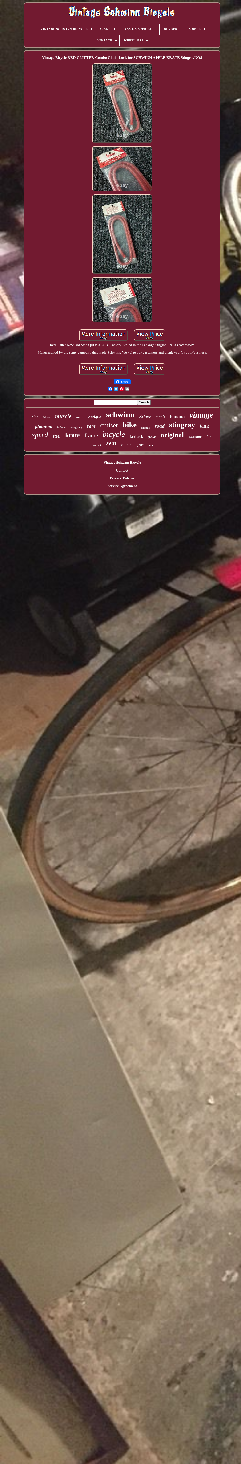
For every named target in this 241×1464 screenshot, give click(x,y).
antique (94, 417)
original (172, 435)
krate (72, 435)
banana (177, 416)
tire (151, 445)
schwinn (120, 414)
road (160, 426)
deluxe (145, 416)
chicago (145, 427)
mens (80, 417)
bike (130, 424)
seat (111, 443)
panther (195, 437)
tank (204, 426)
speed (40, 435)
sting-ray (76, 427)
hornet (97, 445)
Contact (122, 470)
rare (91, 426)
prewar (152, 437)
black (46, 417)
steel (56, 436)
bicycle (114, 434)
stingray (182, 425)
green (141, 445)
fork (209, 437)
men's (160, 416)
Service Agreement (122, 486)
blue (35, 417)
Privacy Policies (122, 478)
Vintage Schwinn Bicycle (122, 462)
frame (91, 435)
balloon (61, 427)
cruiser (109, 425)
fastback (136, 437)
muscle (63, 416)
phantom (43, 426)
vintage (201, 414)
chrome (126, 445)
